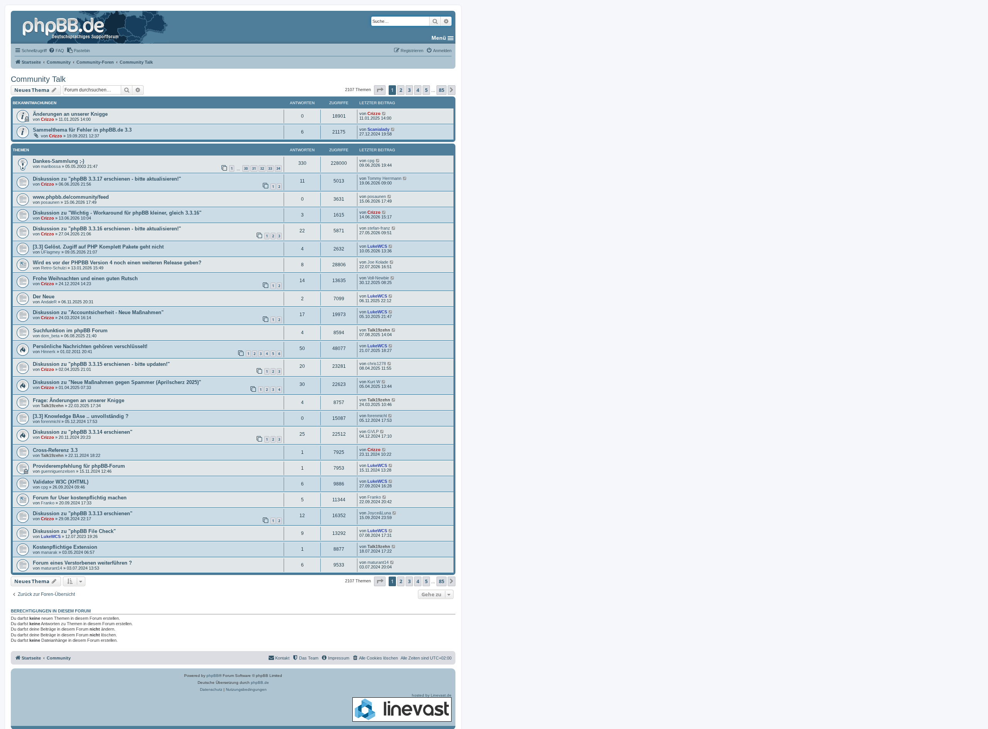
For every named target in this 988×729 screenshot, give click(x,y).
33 (270, 168)
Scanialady (378, 129)
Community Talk (38, 79)
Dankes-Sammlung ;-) (58, 161)
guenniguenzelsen (58, 471)
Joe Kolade (377, 262)
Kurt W (373, 381)
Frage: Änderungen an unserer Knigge (78, 400)
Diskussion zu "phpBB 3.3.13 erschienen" (82, 513)
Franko (47, 503)
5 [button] (426, 89)
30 (246, 168)
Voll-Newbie (378, 278)
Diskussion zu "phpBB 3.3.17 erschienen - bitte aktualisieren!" (107, 179)
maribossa (51, 166)
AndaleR (49, 301)
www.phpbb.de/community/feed (71, 197)
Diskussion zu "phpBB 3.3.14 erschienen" (82, 432)
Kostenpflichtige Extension (65, 547)
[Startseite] (71, 27)
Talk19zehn (378, 330)
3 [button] (409, 89)
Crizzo (47, 119)
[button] (380, 90)
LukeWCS (377, 246)
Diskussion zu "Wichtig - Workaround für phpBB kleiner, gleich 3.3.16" (117, 213)
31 (254, 168)
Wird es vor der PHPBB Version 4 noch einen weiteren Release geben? (117, 263)
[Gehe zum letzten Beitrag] (384, 113)
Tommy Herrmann (384, 178)
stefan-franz (378, 228)
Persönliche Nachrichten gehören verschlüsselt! (90, 346)
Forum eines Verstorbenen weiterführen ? (82, 563)
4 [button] (417, 89)
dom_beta (50, 335)
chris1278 (376, 363)
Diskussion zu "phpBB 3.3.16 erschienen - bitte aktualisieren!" (107, 229)
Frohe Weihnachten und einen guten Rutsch (85, 278)
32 (262, 168)
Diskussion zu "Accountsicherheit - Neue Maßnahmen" (98, 312)
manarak (49, 552)
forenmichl (50, 421)
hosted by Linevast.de (432, 695)
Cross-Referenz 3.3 (55, 450)
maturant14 (51, 568)
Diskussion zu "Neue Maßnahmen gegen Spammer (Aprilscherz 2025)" (117, 382)
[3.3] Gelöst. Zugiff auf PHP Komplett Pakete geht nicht (98, 247)
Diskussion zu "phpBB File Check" (74, 531)
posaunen (50, 202)
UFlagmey (50, 252)
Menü (438, 38)
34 (278, 168)
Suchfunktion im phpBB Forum (70, 330)
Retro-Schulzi (53, 268)
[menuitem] (56, 50)
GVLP (373, 431)
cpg (370, 160)
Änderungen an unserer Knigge (70, 114)
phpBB (212, 675)
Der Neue (43, 296)
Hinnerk (48, 351)
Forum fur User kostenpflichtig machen (80, 498)
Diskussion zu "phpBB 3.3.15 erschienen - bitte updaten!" (101, 364)
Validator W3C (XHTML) (60, 482)
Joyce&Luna (379, 513)
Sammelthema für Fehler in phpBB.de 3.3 (82, 130)
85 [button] (441, 89)
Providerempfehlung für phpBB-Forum (79, 466)
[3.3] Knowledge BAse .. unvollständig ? (81, 416)
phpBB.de (260, 682)
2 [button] (400, 89)
